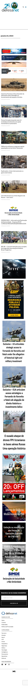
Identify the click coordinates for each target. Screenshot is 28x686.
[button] (23, 7)
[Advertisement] (14, 20)
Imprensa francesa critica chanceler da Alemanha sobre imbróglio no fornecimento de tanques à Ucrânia (12, 95)
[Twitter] (5, 664)
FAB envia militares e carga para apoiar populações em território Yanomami (12, 147)
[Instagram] (9, 664)
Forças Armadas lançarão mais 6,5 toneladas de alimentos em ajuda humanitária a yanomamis (11, 121)
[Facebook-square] (2, 664)
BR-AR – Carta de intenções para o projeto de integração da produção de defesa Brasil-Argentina (14, 248)
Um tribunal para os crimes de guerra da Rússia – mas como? (13, 196)
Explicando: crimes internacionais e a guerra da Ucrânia (12, 172)
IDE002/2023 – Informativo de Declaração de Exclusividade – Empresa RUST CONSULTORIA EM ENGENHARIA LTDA (14, 221)
